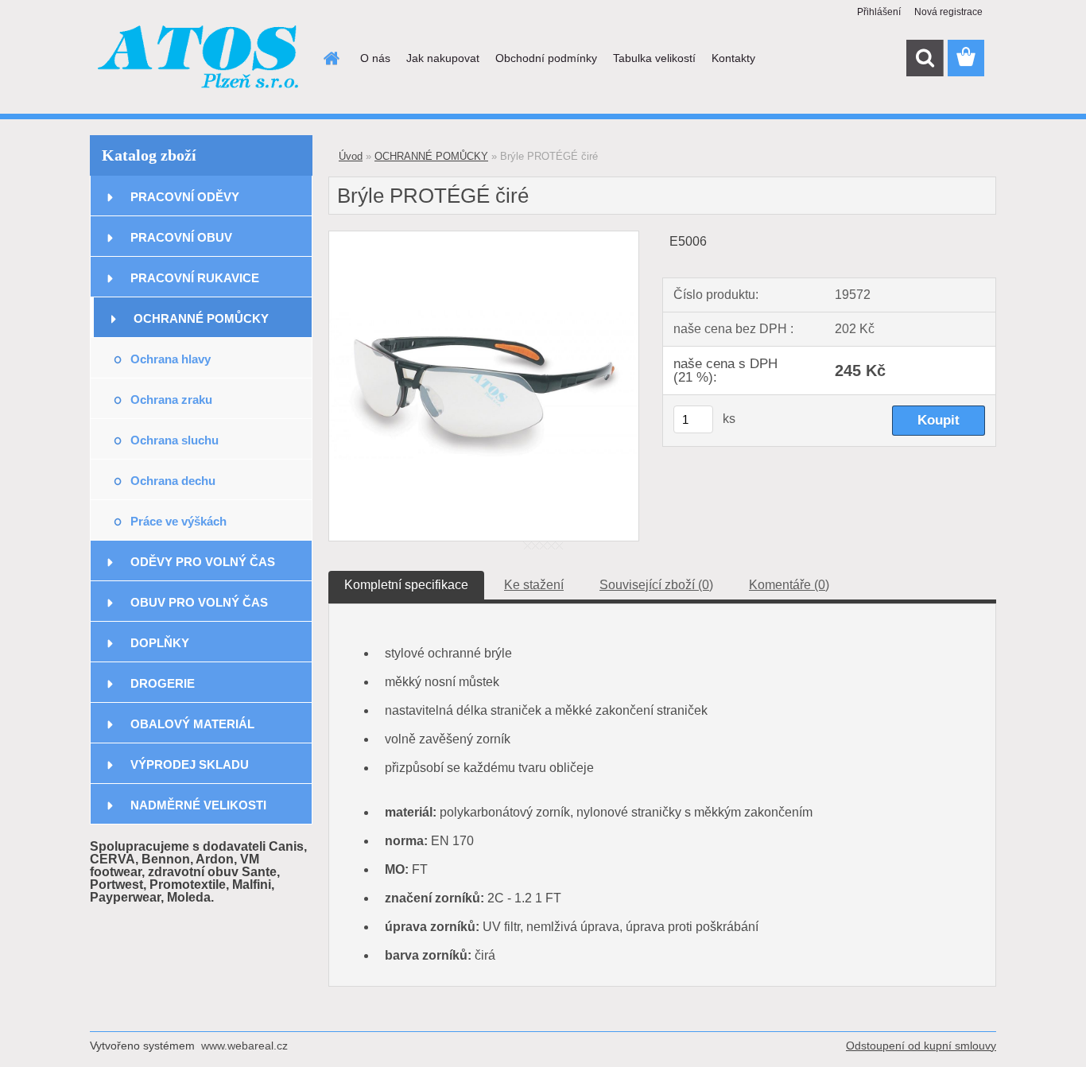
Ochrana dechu (172, 480)
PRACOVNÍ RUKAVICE (194, 278)
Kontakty (733, 58)
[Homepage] (330, 58)
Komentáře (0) (789, 585)
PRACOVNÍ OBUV (181, 237)
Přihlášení (879, 11)
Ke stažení (534, 585)
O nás (375, 58)
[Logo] (199, 59)
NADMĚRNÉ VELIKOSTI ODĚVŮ (198, 811)
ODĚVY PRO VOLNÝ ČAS (202, 561)
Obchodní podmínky (546, 58)
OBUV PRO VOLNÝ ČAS (199, 602)
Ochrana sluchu (174, 440)
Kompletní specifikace (406, 585)
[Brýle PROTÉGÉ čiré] (483, 237)
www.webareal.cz (244, 1045)
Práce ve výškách (178, 521)
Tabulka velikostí (654, 58)
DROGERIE (162, 683)
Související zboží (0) (656, 585)
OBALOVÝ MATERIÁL (192, 724)
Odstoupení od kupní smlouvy (921, 1045)
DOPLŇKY (159, 643)
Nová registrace (948, 11)
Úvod (351, 156)
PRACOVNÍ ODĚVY (184, 197)
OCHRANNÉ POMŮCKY (201, 318)
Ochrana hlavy (170, 359)
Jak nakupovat (442, 58)
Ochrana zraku (171, 399)
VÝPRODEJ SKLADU (189, 764)
